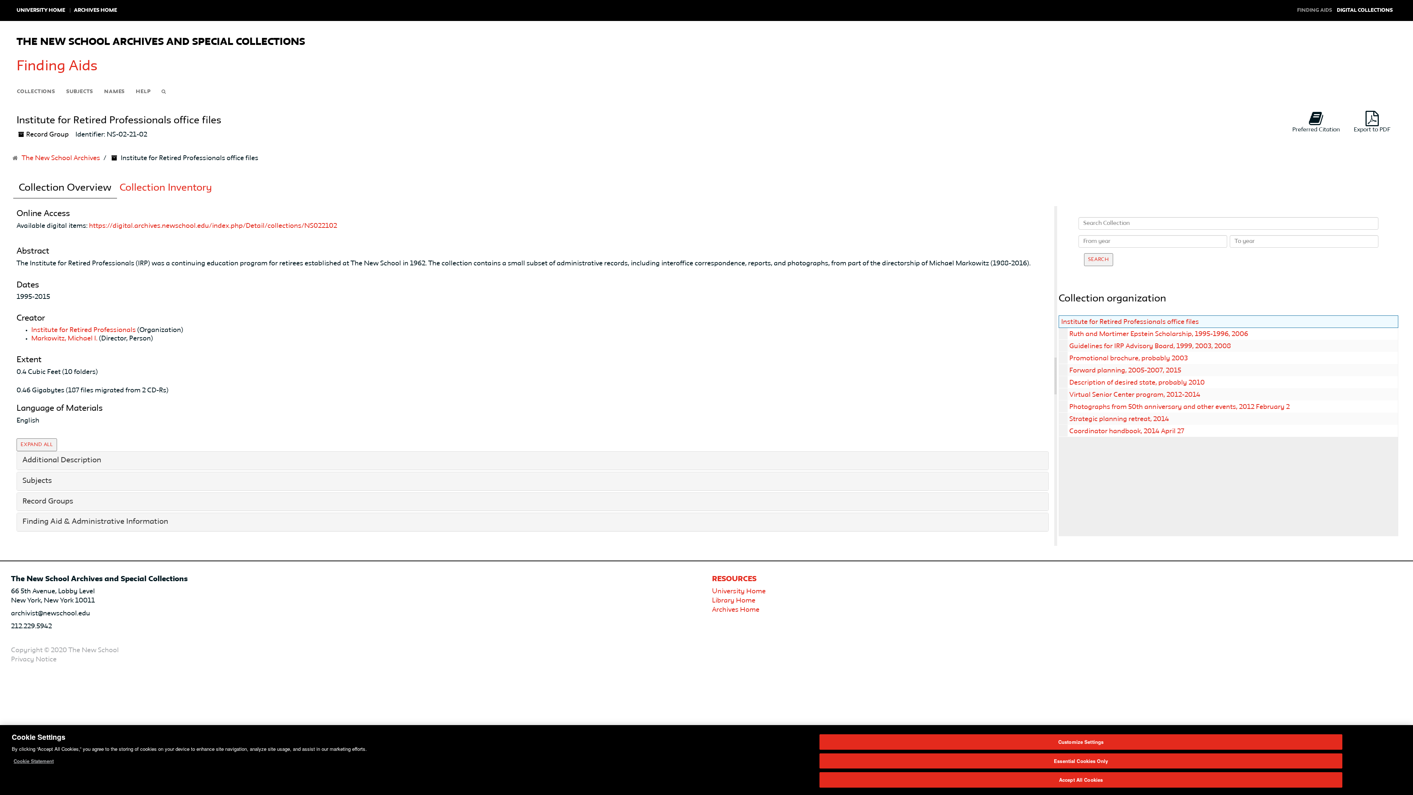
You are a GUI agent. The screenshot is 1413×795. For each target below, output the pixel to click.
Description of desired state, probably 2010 (1137, 383)
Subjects (79, 91)
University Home (41, 10)
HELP (143, 91)
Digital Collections (1365, 10)
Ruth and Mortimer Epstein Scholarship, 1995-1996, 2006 (1158, 334)
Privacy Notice (34, 659)
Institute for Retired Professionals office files (1130, 322)
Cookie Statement (34, 760)
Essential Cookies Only (1081, 760)
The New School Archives (61, 158)
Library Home (733, 601)
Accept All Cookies (1081, 779)
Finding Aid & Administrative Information (95, 522)
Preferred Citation (1316, 129)
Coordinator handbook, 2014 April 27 (1126, 431)
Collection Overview (65, 188)
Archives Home (95, 10)
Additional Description (61, 460)
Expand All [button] (37, 444)
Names (114, 91)
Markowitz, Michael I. (64, 339)
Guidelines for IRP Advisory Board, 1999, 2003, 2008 (1150, 346)
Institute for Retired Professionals (83, 330)
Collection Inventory (166, 188)
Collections (36, 91)
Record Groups (47, 501)
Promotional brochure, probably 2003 (1128, 358)
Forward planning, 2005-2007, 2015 (1125, 371)
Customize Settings (1081, 741)
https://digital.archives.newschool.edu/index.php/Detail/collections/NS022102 (213, 226)
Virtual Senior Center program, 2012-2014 (1134, 395)
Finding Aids (57, 66)
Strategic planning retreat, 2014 (1119, 419)
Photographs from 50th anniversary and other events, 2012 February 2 (1179, 407)
